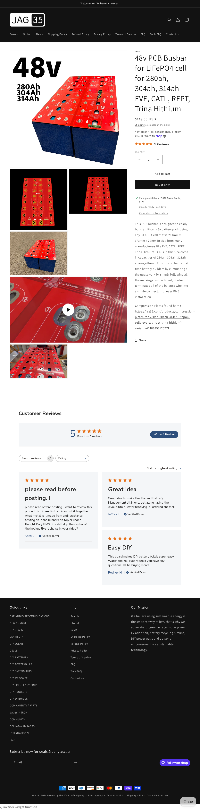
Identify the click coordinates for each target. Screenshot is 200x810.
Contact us (77, 678)
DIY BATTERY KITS (21, 671)
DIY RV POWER (19, 678)
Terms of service (115, 795)
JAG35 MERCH (18, 712)
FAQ (12, 740)
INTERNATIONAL (20, 733)
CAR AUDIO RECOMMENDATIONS (30, 616)
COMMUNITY (17, 719)
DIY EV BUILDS (19, 698)
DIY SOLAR (16, 643)
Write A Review (164, 434)
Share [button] (142, 340)
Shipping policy (135, 795)
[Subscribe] (75, 762)
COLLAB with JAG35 (22, 726)
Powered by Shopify (57, 795)
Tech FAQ (76, 671)
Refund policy (77, 795)
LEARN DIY (16, 636)
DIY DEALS (16, 630)
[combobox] (72, 458)
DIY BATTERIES (19, 657)
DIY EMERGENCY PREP (23, 685)
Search (75, 616)
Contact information (157, 795)
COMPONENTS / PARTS (23, 705)
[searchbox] (32, 458)
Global (75, 623)
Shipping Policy (80, 636)
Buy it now (162, 185)
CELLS (13, 650)
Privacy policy (95, 795)
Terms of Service (81, 657)
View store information (153, 213)
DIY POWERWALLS (21, 664)
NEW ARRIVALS (19, 623)
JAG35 (43, 795)
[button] (169, 19)
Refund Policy (79, 643)
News (74, 630)
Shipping (140, 124)
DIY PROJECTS (18, 692)
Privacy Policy (79, 650)
